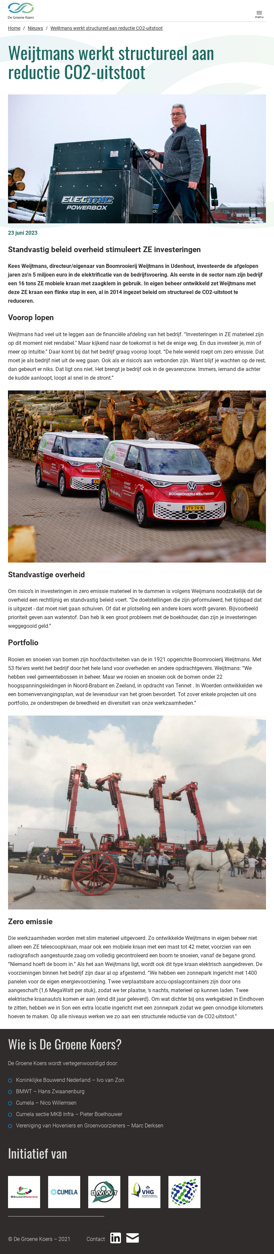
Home (14, 28)
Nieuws (35, 28)
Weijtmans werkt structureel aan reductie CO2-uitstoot (106, 28)
